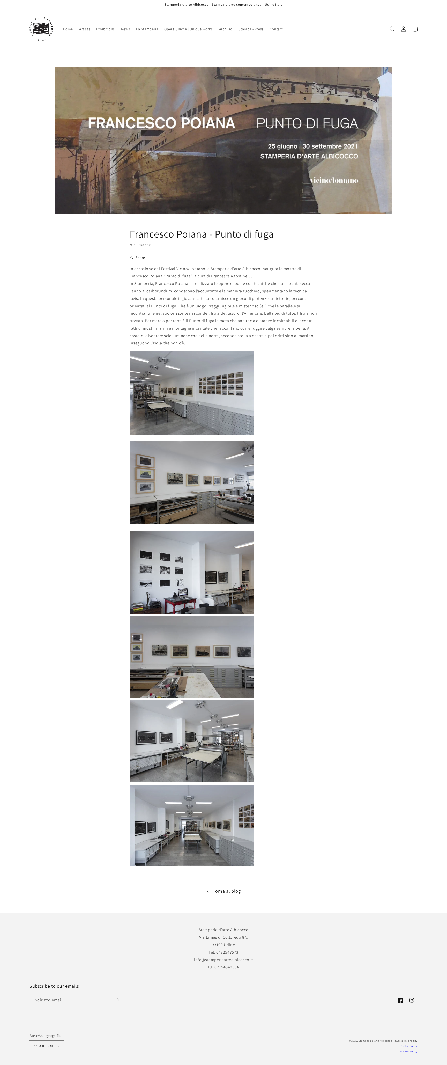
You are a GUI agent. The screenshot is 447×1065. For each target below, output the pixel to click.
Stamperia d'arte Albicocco (375, 1040)
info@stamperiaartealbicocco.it (223, 960)
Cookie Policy (409, 1046)
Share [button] (140, 257)
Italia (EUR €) (43, 1046)
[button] (392, 29)
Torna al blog (227, 891)
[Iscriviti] (117, 1000)
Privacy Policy (409, 1051)
